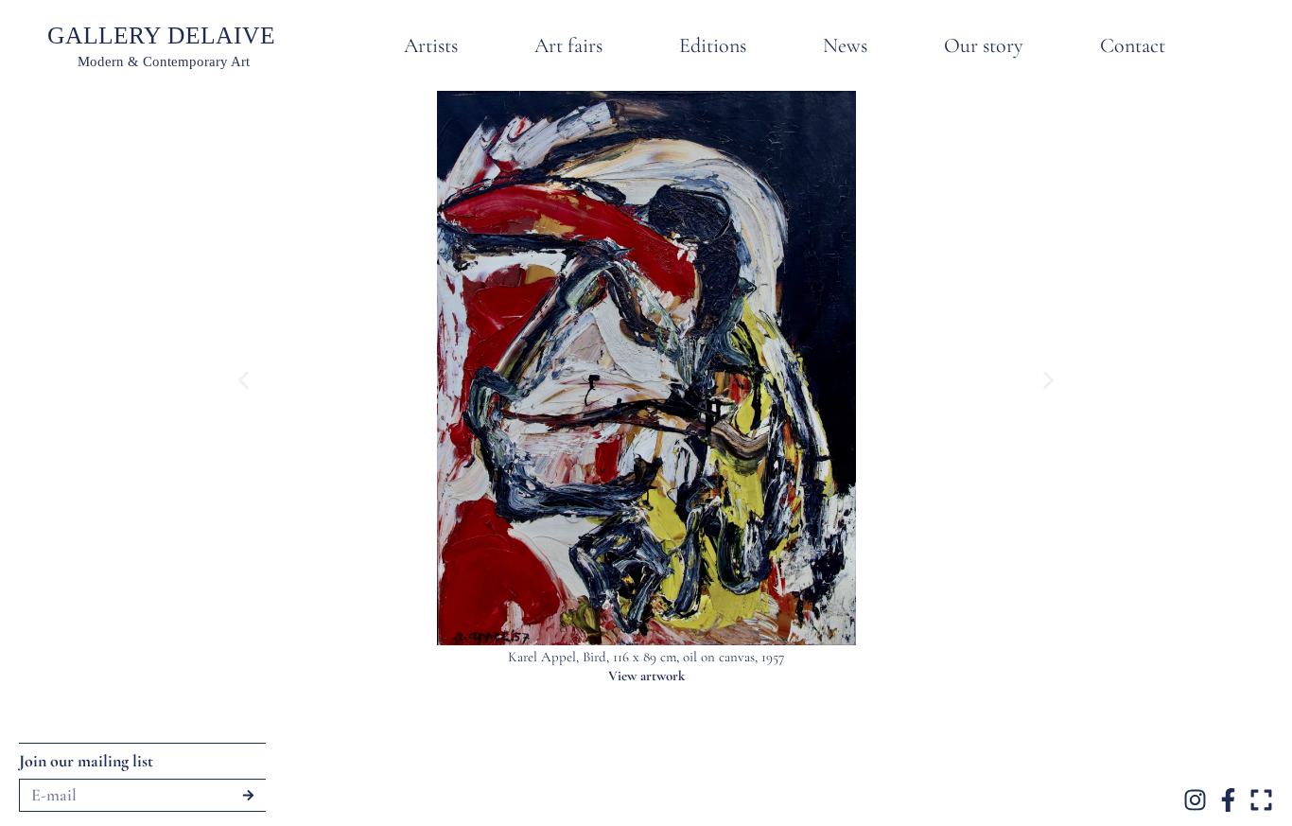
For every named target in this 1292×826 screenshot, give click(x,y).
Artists (431, 45)
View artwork (646, 675)
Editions (712, 45)
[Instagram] (1195, 800)
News (845, 45)
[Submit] (248, 795)
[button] (243, 381)
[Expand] (1261, 800)
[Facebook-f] (1228, 800)
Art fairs (568, 45)
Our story (983, 45)
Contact (1132, 45)
